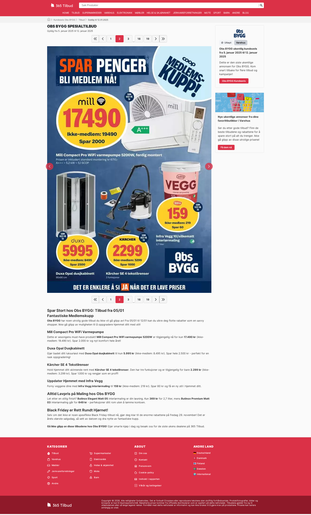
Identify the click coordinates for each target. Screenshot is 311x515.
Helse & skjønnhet (158, 12)
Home (65, 12)
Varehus (109, 12)
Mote (207, 12)
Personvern (145, 466)
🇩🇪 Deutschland (202, 453)
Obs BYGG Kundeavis (234, 80)
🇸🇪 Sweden (199, 468)
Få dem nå (226, 147)
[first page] (95, 38)
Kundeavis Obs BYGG (64, 19)
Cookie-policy (146, 472)
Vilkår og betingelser (150, 485)
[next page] (156, 38)
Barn (227, 12)
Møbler (139, 12)
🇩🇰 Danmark (200, 458)
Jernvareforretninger (187, 12)
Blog (245, 12)
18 (139, 38)
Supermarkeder (92, 12)
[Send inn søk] (261, 5)
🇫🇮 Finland (199, 463)
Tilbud (76, 12)
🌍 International (202, 474)
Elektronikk (124, 12)
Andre (236, 12)
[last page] (163, 38)
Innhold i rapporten (149, 479)
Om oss (143, 453)
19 (147, 38)
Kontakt (143, 459)
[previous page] (102, 38)
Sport (217, 12)
